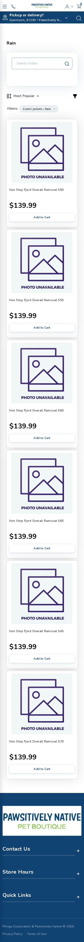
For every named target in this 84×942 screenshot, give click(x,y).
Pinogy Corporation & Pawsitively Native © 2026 (38, 926)
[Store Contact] (13, 5)
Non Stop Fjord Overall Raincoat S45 (36, 631)
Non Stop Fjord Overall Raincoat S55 (36, 300)
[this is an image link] (42, 820)
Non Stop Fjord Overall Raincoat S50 (36, 190)
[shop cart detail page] (79, 6)
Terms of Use (37, 934)
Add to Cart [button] (42, 217)
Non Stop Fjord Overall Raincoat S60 (36, 410)
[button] (69, 6)
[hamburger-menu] (5, 5)
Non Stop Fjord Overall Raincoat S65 (36, 521)
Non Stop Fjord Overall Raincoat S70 (36, 741)
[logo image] (42, 5)
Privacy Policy (13, 934)
